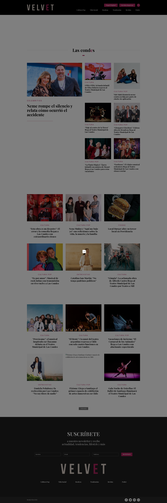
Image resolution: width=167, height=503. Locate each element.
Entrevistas (83, 274)
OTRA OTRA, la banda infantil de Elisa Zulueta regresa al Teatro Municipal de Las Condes (97, 88)
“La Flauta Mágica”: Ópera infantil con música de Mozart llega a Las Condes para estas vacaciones (97, 168)
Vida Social (94, 10)
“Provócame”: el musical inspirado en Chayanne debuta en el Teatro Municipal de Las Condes (45, 343)
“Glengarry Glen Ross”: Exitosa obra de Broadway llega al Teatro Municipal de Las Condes (126, 131)
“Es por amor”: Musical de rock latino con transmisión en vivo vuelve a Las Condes (45, 281)
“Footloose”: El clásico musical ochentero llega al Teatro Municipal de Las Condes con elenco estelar (127, 167)
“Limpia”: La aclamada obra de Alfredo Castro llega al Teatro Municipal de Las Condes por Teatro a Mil (122, 282)
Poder (138, 10)
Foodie (122, 225)
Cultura (89, 82)
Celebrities (34, 100)
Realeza (105, 10)
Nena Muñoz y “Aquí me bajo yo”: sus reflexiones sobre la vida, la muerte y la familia (83, 231)
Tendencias (117, 10)
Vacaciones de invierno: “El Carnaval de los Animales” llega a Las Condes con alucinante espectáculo (122, 343)
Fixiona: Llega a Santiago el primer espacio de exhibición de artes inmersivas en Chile (83, 391)
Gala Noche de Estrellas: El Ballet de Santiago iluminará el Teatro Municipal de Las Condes (122, 392)
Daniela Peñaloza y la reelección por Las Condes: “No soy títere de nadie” (45, 391)
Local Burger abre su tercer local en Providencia (122, 230)
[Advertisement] (83, 28)
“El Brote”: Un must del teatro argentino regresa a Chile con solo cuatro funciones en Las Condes (84, 343)
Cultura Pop (80, 10)
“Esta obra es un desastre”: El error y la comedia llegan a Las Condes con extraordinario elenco (45, 232)
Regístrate (127, 454)
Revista (128, 10)
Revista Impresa (127, 5)
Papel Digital (111, 5)
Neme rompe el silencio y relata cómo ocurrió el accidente (50, 110)
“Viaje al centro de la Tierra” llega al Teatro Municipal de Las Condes (96, 129)
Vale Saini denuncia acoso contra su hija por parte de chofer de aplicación (125, 96)
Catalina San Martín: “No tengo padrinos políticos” (83, 279)
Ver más (83, 408)
